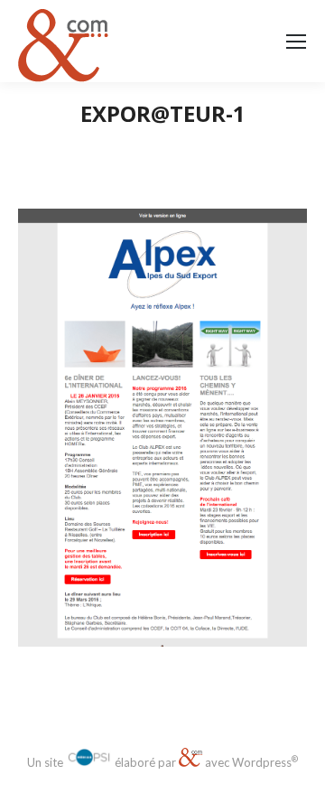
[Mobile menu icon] (296, 41)
